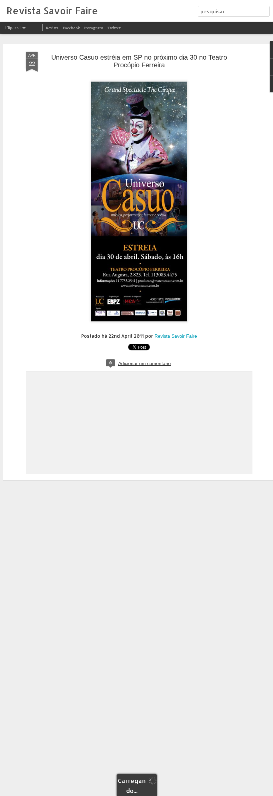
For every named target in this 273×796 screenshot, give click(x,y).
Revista (52, 27)
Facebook (71, 27)
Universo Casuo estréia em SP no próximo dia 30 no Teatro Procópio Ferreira (139, 61)
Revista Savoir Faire (175, 336)
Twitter (114, 27)
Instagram (93, 27)
